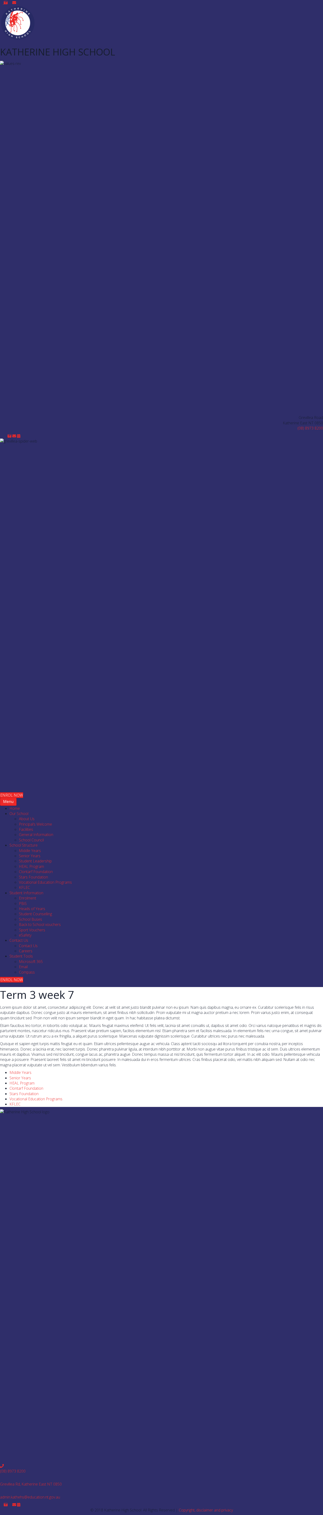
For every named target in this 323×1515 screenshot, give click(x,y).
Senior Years (20, 1077)
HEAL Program (22, 1083)
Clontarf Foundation (26, 1088)
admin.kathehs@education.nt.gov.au (30, 1497)
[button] (2, 2)
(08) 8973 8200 (310, 428)
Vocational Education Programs (35, 1098)
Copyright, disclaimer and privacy (206, 1510)
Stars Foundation (24, 1093)
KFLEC (15, 1104)
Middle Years (20, 1072)
